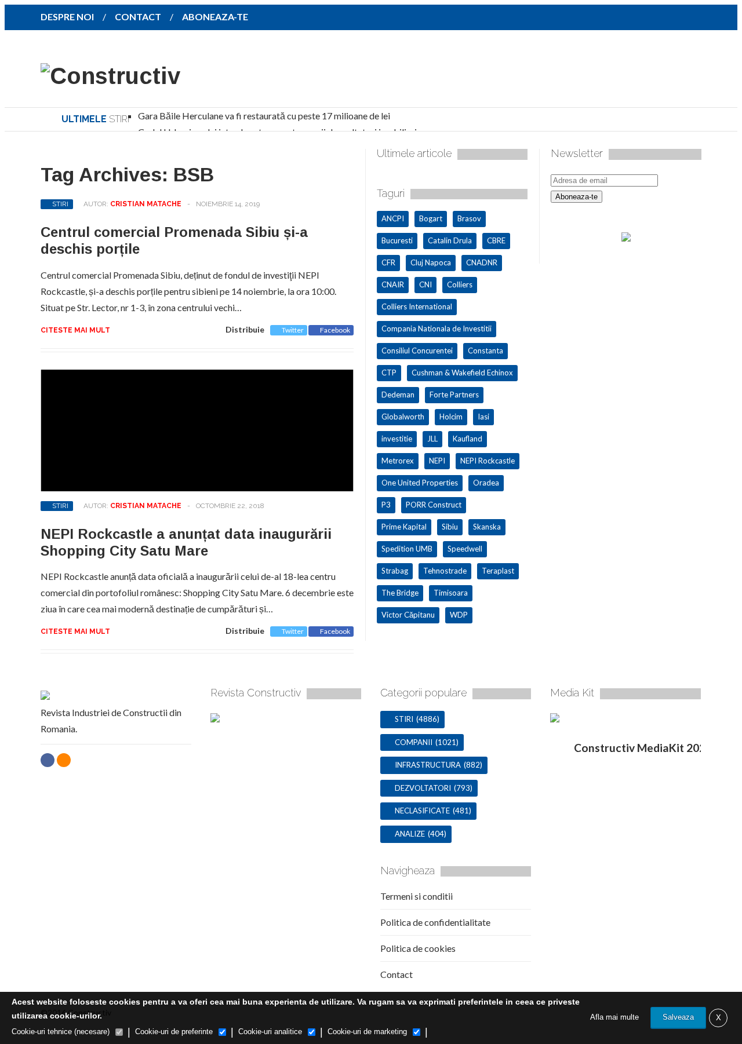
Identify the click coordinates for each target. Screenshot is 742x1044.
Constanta (485, 350)
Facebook (335, 330)
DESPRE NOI (67, 16)
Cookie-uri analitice (270, 1031)
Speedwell (465, 548)
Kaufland (467, 438)
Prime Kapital (404, 526)
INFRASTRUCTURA (428, 764)
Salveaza (678, 1017)
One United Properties (419, 482)
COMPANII (413, 742)
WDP (459, 614)
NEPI (437, 460)
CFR (388, 262)
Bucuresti (397, 240)
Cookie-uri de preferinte (174, 1031)
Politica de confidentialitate (435, 922)
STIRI (60, 204)
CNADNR (481, 262)
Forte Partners (454, 394)
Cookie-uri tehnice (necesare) (61, 1031)
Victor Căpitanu (408, 614)
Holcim (451, 416)
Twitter (293, 330)
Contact (396, 974)
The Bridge (400, 592)
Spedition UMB (406, 548)
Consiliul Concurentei (417, 350)
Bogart (430, 218)
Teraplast (498, 570)
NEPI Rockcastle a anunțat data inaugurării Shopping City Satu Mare (186, 542)
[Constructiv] (110, 76)
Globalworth (402, 416)
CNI (425, 284)
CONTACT (138, 16)
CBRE (496, 240)
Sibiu (450, 526)
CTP (389, 372)
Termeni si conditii (416, 895)
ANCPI (392, 218)
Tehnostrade (445, 570)
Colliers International (416, 306)
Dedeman (397, 394)
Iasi (483, 416)
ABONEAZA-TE (215, 16)
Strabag (394, 570)
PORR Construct (433, 504)
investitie (396, 438)
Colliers (459, 284)
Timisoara (451, 592)
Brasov (469, 218)
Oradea (486, 482)
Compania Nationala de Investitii (436, 328)
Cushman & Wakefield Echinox (462, 372)
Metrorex (397, 460)
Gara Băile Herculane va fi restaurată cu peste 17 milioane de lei (264, 115)
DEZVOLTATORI (423, 788)
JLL (432, 438)
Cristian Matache (145, 204)
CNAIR (392, 284)
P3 (386, 504)
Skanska (487, 526)
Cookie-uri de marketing (367, 1031)
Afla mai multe (614, 1017)
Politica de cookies (418, 948)
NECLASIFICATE (422, 810)
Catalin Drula (450, 240)
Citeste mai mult (75, 330)
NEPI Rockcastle (487, 460)
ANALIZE (410, 833)
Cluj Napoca (430, 262)
